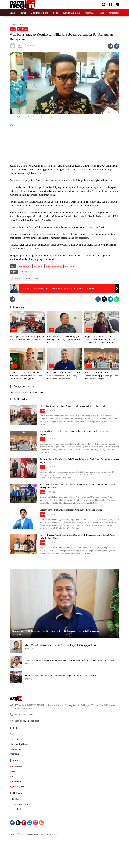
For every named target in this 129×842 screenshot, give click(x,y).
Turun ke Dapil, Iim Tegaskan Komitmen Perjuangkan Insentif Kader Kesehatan (60, 675)
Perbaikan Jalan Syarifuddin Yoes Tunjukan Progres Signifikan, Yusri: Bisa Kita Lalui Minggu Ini (26, 375)
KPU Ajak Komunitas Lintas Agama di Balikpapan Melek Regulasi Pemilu (27, 338)
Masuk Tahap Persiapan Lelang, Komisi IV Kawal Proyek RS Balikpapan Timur (61, 645)
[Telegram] (110, 299)
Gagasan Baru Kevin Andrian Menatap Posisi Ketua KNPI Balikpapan (71, 510)
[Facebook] (98, 299)
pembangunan (18, 786)
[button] (103, 5)
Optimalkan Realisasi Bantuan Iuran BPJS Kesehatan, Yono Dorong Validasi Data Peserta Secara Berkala (71, 660)
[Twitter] (104, 299)
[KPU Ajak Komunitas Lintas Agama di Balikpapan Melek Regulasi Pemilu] (27, 322)
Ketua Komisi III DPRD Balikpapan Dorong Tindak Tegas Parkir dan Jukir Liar (64, 339)
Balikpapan (25, 266)
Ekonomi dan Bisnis (19, 744)
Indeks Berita (16, 799)
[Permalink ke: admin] (13, 46)
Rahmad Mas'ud (54, 266)
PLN (14, 776)
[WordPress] (29, 822)
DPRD (15, 771)
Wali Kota (71, 266)
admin (19, 45)
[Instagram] (35, 822)
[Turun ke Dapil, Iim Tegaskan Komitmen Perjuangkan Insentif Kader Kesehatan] (16, 677)
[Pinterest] (23, 822)
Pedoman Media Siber (19, 804)
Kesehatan (14, 754)
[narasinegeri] (22, 4)
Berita (13, 29)
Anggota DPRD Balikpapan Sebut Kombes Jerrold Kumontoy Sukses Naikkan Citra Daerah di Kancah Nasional (99, 339)
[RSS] (41, 822)
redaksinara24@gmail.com (27, 721)
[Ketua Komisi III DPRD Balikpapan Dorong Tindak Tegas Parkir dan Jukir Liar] (64, 322)
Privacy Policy (16, 809)
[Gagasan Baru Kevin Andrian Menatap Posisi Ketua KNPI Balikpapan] (23, 519)
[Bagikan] (116, 46)
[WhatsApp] (116, 299)
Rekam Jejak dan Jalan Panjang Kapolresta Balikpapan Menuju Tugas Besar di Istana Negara (101, 375)
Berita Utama (22, 29)
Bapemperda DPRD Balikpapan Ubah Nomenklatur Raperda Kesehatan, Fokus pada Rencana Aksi (63, 375)
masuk (23, 392)
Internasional (15, 749)
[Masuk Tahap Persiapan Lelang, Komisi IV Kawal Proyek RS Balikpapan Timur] (16, 646)
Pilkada (39, 266)
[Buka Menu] (110, 5)
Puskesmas (17, 781)
